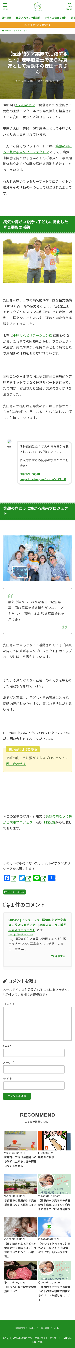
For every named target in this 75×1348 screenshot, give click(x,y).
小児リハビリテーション (31, 335)
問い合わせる (16, 764)
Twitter (32, 1328)
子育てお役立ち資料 (55, 18)
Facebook (44, 1328)
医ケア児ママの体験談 (28, 18)
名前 (7, 1046)
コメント (9, 1004)
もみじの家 (23, 105)
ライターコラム (16, 892)
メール (8, 1062)
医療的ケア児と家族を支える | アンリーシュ (41, 1338)
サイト (7, 1078)
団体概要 (7, 18)
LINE (56, 1328)
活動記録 (49, 822)
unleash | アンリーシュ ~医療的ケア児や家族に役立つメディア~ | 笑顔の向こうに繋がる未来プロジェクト (37, 925)
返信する (60, 956)
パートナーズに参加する (38, 25)
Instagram (20, 1328)
